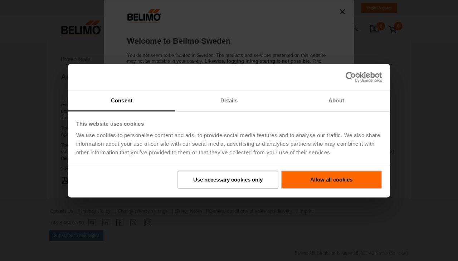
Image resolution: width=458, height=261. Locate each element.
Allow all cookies (331, 180)
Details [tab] (229, 100)
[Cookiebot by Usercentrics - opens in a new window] (351, 77)
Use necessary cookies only (228, 180)
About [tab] (336, 100)
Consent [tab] (121, 100)
